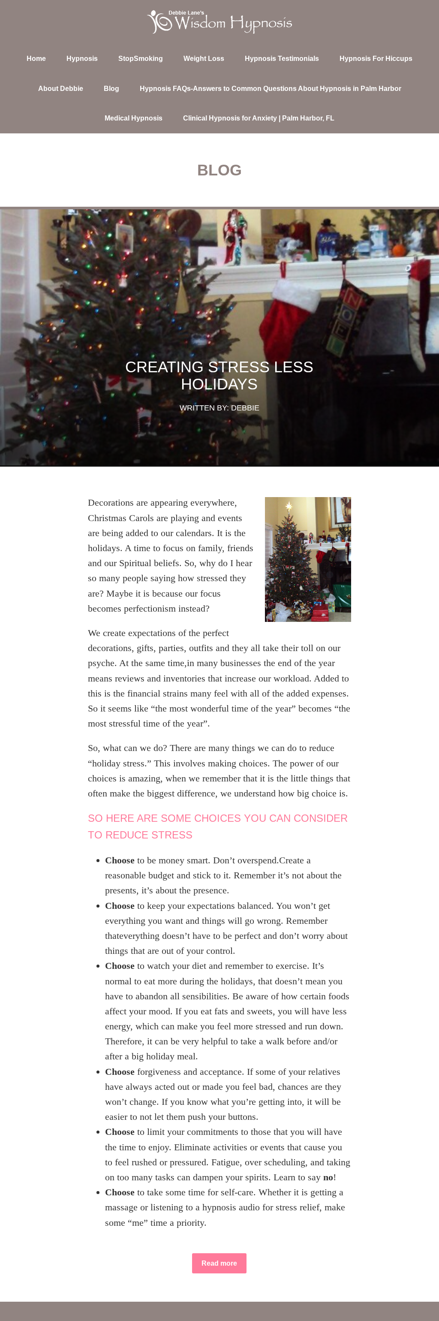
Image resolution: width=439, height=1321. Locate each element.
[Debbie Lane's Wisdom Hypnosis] (219, 21)
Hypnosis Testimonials (282, 58)
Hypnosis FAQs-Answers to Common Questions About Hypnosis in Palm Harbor (270, 88)
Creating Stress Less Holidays (219, 375)
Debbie (245, 408)
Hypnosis (82, 58)
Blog (111, 88)
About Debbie (60, 88)
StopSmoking (140, 58)
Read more (219, 1263)
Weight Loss (203, 58)
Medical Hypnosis (133, 118)
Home (36, 58)
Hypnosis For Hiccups (376, 58)
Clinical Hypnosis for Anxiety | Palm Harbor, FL (258, 118)
